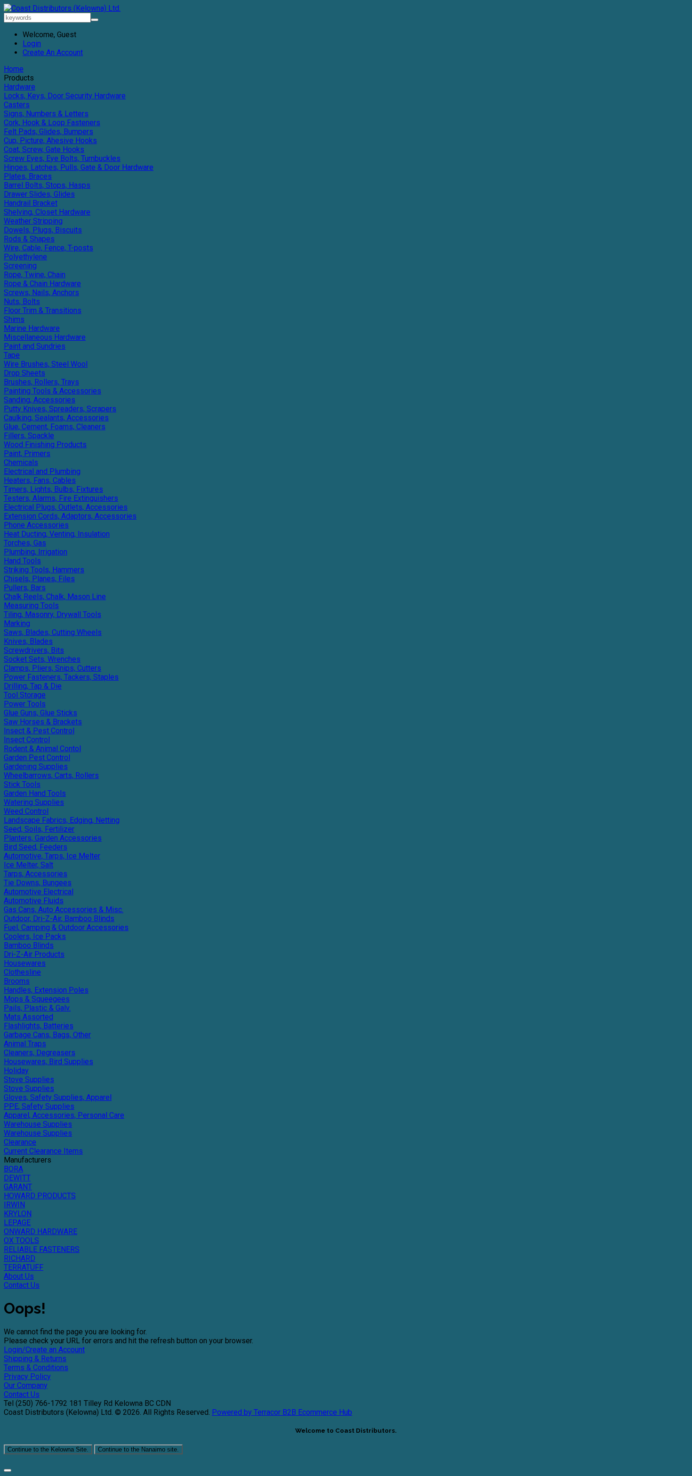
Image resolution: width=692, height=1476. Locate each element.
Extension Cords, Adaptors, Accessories (70, 516)
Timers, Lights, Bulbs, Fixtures (53, 489)
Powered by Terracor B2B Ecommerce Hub (282, 1412)
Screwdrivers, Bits (34, 650)
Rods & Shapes (29, 238)
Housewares (25, 963)
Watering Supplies (34, 802)
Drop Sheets (24, 373)
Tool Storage (25, 694)
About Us (19, 1276)
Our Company (26, 1385)
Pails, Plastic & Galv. (37, 1007)
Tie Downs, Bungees (38, 882)
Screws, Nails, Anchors (41, 292)
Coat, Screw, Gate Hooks (44, 149)
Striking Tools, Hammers (44, 569)
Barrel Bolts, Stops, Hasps (47, 185)
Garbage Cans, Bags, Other (47, 1034)
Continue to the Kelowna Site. (48, 1449)
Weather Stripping (33, 221)
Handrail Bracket (30, 203)
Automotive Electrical (38, 891)
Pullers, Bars (25, 587)
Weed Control (26, 811)
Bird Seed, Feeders (35, 846)
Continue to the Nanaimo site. (138, 1449)
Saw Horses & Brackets (43, 721)
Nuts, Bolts (22, 301)
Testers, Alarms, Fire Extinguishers (61, 498)
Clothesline (22, 972)
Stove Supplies (29, 1079)
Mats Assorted (28, 1016)
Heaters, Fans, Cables (40, 480)
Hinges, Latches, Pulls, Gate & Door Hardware (78, 167)
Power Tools (25, 703)
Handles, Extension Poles (46, 990)
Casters (17, 104)
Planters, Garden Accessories (53, 838)
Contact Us (22, 1285)
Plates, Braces (28, 176)
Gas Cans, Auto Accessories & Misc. (63, 909)
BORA (13, 1168)
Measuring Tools (31, 605)
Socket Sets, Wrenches (42, 659)
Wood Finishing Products (45, 444)
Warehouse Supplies (38, 1124)
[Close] (7, 1470)
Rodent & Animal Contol (42, 748)
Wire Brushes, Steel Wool (46, 364)
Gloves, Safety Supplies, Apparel (58, 1097)
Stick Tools (22, 784)
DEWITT (17, 1177)
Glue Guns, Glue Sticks (40, 712)
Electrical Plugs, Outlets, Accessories (66, 507)
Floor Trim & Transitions (42, 310)
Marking (17, 623)
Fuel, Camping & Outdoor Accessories (66, 927)
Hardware (19, 86)
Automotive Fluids (34, 900)
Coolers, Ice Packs (35, 936)
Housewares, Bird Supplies (48, 1061)
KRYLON (18, 1213)
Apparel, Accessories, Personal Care (64, 1115)
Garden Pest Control (37, 757)
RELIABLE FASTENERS (42, 1249)
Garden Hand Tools (35, 793)
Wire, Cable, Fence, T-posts (48, 247)
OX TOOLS (21, 1240)
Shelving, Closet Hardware (47, 212)
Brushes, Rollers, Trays (41, 381)
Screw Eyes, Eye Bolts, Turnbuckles (62, 158)
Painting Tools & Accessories (52, 390)
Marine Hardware (32, 328)
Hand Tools (22, 560)
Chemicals (21, 462)
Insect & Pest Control (39, 730)
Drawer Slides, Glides (39, 194)
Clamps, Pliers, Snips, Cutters (52, 668)
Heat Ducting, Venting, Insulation (57, 533)
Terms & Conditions (36, 1367)
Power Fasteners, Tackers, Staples (61, 677)
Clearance (20, 1142)
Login (32, 43)
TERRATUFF (23, 1267)
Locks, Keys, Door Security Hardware (65, 95)
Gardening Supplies (36, 766)
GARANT (18, 1186)
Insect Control (27, 739)
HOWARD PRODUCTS (40, 1195)
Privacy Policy (27, 1376)
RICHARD (19, 1258)
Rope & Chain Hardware (42, 283)
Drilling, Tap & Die (33, 686)
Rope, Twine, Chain (34, 274)
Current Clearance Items (43, 1151)
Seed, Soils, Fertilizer (39, 829)
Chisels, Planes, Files (39, 578)
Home (14, 68)
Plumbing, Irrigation (35, 551)
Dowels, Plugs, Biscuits (43, 229)
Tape (12, 355)
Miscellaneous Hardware (45, 337)
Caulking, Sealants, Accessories (56, 417)
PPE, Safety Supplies (39, 1106)
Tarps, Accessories (35, 873)
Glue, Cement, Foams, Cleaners (54, 426)
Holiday (16, 1070)
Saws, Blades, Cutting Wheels (53, 632)
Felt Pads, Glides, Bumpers (48, 131)
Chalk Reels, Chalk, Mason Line (55, 596)
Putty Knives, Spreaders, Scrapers (60, 408)
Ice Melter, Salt (28, 864)
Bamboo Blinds (29, 945)
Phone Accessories (36, 525)
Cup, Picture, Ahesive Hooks (50, 140)
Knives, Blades (28, 641)
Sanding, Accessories (39, 399)
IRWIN (14, 1204)
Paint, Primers (27, 453)
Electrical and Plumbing (42, 471)
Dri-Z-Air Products (34, 954)
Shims (14, 319)
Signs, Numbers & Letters (46, 113)
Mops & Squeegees (37, 999)
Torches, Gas (25, 542)
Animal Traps (25, 1043)
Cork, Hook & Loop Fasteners (52, 122)
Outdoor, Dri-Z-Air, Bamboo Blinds (59, 918)
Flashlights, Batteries (38, 1025)
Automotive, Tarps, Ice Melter (52, 855)
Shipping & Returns (35, 1358)
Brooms (17, 981)
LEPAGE (17, 1222)
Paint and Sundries (34, 346)
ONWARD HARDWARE (40, 1231)
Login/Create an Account (44, 1349)
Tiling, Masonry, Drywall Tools (52, 614)
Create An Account (53, 52)
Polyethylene (25, 256)
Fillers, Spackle (29, 435)
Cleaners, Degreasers (39, 1052)
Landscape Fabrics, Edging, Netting (62, 820)
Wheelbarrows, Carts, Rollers (51, 775)
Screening (20, 265)
